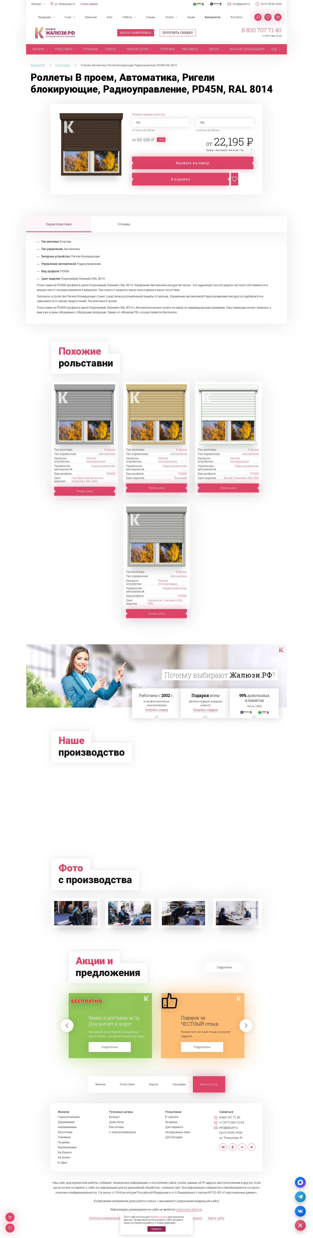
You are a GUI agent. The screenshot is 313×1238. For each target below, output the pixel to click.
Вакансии (91, 17)
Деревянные (66, 1122)
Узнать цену (84, 491)
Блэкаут (114, 1117)
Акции (191, 17)
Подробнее (109, 1047)
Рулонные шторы (121, 1112)
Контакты (236, 17)
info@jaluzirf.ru (241, 4)
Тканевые (64, 1137)
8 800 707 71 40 (261, 30)
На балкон (65, 1152)
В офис (62, 1162)
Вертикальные (67, 1147)
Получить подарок (205, 710)
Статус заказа (89, 4)
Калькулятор (212, 17)
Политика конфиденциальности (109, 1218)
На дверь (64, 1142)
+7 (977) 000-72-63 (271, 36)
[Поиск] (258, 17)
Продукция (44, 17)
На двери (171, 1122)
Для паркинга (174, 1127)
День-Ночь (116, 1122)
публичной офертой (189, 1209)
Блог (110, 17)
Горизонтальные (69, 1117)
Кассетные (65, 1132)
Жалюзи (100, 1084)
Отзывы (150, 17)
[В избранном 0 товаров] (268, 17)
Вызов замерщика (135, 32)
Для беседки (173, 1137)
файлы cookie (159, 1216)
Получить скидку (177, 32)
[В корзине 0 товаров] (277, 17)
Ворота (153, 1084)
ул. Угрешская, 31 (65, 4)
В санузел (171, 1117)
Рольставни (127, 1084)
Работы (127, 17)
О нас (68, 17)
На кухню (64, 1157)
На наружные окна (177, 1132)
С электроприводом (122, 1132)
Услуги (169, 17)
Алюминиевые (67, 1127)
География (179, 1084)
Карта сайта (216, 1218)
